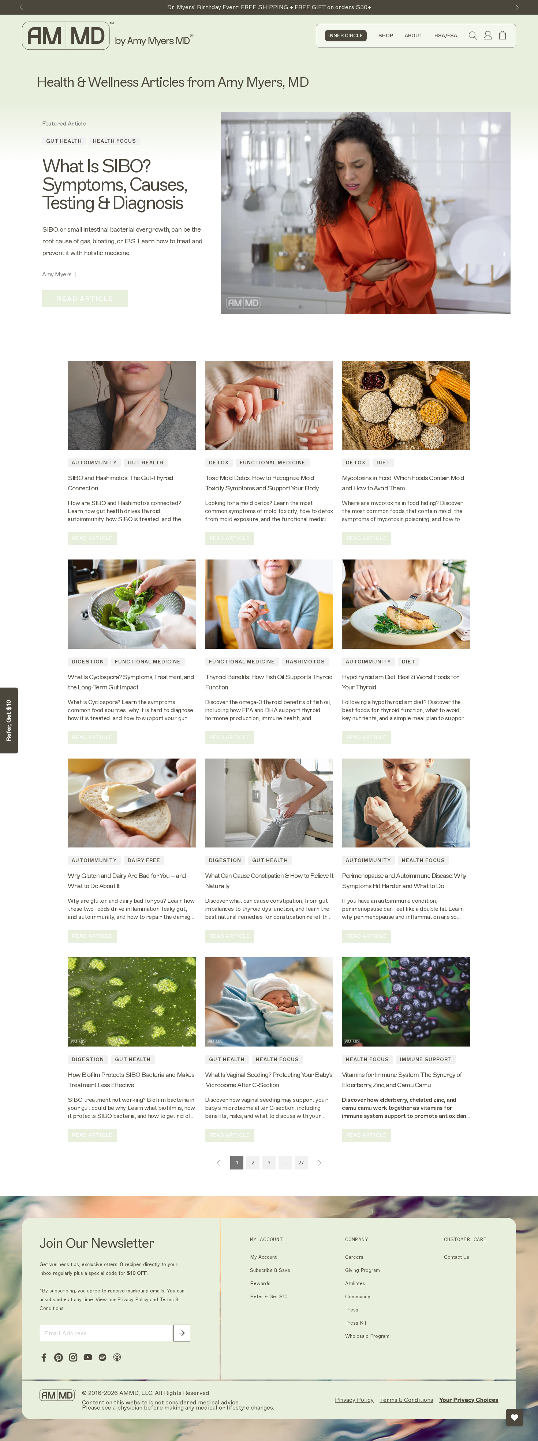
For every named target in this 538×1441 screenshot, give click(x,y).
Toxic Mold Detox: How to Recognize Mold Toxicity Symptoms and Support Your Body (262, 483)
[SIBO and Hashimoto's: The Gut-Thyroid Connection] (132, 405)
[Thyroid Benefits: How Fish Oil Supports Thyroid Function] (269, 604)
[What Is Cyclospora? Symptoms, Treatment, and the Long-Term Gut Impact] (132, 604)
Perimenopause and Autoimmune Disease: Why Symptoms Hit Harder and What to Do (404, 881)
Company (356, 1239)
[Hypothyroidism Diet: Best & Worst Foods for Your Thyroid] (406, 604)
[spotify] (102, 1357)
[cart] (502, 38)
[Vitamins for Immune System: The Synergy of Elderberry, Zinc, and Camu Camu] (406, 1002)
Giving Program (362, 1270)
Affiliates (355, 1283)
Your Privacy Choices (468, 1399)
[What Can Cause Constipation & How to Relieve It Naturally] (269, 803)
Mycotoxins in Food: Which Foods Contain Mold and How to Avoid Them (403, 483)
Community (357, 1296)
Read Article (85, 299)
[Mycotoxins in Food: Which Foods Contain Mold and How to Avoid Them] (406, 405)
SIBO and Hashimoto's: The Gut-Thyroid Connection (120, 483)
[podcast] (117, 1357)
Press (351, 1310)
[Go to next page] (319, 1162)
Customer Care (465, 1239)
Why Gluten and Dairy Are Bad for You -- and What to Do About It (127, 881)
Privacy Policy (133, 1299)
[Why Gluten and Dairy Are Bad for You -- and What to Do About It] (132, 803)
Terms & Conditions (406, 1400)
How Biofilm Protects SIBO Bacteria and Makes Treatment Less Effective (131, 1080)
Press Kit (355, 1323)
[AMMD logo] (109, 36)
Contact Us (456, 1257)
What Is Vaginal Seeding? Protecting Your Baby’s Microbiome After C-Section (268, 1080)
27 (301, 1162)
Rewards (260, 1283)
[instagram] (73, 1357)
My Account (266, 1239)
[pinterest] (58, 1357)
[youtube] (87, 1357)
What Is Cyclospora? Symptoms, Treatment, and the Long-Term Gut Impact (131, 682)
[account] (487, 36)
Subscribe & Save (270, 1270)
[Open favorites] (514, 1417)
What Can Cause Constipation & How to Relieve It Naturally (269, 881)
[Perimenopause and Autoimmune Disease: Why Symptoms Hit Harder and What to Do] (406, 803)
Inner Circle (345, 35)
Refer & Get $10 (269, 1296)
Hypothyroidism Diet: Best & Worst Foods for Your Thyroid (400, 682)
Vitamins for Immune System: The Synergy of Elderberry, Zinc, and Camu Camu (402, 1080)
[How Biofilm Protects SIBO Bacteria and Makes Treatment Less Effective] (132, 1002)
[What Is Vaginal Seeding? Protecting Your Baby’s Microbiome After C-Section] (269, 1002)
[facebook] (44, 1357)
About (414, 35)
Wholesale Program (367, 1336)
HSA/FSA (445, 35)
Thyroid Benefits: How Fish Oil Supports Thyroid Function (269, 682)
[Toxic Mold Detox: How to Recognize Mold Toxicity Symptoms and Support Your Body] (269, 405)
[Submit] (181, 1333)
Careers (354, 1257)
